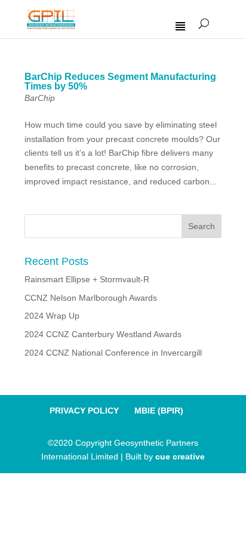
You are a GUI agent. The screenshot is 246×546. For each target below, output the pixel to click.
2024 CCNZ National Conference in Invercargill (113, 352)
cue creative (180, 456)
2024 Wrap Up (51, 315)
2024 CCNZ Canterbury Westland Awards (103, 334)
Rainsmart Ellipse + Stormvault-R (86, 279)
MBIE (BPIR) (158, 410)
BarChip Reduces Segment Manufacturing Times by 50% (120, 81)
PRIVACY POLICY (84, 410)
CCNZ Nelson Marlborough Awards (90, 298)
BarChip (39, 98)
